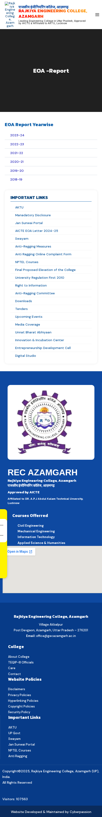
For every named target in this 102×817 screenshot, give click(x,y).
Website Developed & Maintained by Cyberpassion (51, 812)
